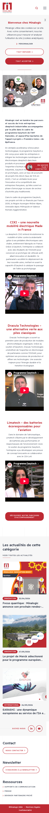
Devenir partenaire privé (18, 795)
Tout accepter (23, 61)
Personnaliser (26, 44)
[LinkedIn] (31, 728)
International (11, 705)
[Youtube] (39, 728)
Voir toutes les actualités (17, 555)
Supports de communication (20, 787)
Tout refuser (23, 52)
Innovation (10, 598)
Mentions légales (33, 807)
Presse (8, 791)
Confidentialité (25, 810)
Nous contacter (14, 750)
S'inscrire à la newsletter (20, 770)
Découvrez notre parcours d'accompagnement (24, 516)
